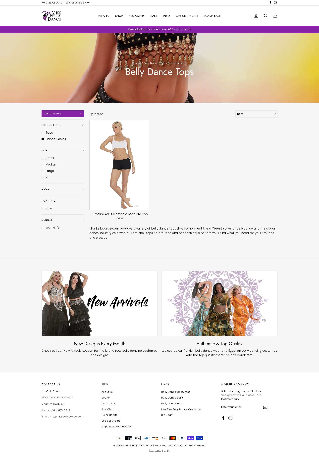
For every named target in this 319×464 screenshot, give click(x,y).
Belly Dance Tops (154, 63)
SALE (154, 16)
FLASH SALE (212, 16)
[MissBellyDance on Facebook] (223, 418)
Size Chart (108, 409)
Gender (47, 220)
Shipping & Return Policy (117, 426)
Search (106, 397)
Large (50, 171)
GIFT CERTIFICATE (187, 16)
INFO (166, 16)
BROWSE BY (137, 16)
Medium (51, 165)
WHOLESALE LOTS (52, 2)
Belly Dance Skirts (172, 397)
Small (50, 158)
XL (47, 177)
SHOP (119, 16)
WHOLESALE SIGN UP (78, 2)
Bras (49, 208)
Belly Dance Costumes (175, 392)
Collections (52, 125)
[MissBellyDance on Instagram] (230, 418)
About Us (107, 392)
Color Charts (110, 415)
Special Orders (111, 420)
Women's (52, 228)
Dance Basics (52, 113)
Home (137, 63)
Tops (49, 133)
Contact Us (109, 403)
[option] (159, 29)
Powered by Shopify (159, 451)
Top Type (48, 200)
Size (45, 150)
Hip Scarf (167, 415)
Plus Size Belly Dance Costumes (181, 409)
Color (47, 188)
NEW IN (103, 16)
